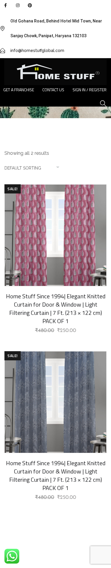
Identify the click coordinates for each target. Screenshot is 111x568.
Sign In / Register (90, 90)
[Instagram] (17, 5)
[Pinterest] (30, 5)
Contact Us (53, 90)
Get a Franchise (18, 90)
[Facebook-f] (5, 5)
